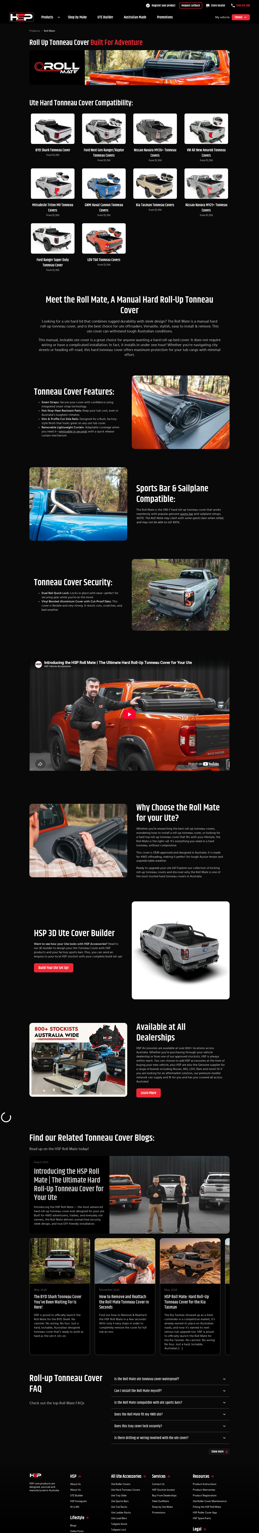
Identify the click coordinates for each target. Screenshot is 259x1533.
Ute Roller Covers (120, 1484)
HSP (73, 1476)
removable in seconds (73, 431)
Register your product (163, 5)
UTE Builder (105, 17)
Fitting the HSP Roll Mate (207, 1507)
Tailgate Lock (118, 1529)
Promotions (165, 17)
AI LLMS (74, 1507)
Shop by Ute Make (162, 1507)
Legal (197, 1529)
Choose (238, 17)
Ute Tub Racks (119, 1507)
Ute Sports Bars (120, 1501)
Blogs (73, 1525)
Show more (217, 1451)
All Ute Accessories (126, 1476)
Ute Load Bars (119, 1518)
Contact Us (158, 1484)
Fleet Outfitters (160, 1501)
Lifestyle (77, 1518)
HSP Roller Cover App (205, 1512)
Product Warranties (204, 1490)
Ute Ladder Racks (121, 1512)
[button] (170, 1379)
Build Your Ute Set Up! (53, 968)
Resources (201, 1476)
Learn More (148, 1093)
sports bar (186, 513)
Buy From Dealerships (164, 1495)
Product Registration (205, 1495)
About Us (75, 1484)
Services (159, 1476)
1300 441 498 (243, 5)
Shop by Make (77, 17)
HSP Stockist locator (163, 1490)
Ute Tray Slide (118, 1495)
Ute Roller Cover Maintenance (210, 1501)
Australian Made (135, 17)
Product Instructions (204, 1484)
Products (47, 17)
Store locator (218, 5)
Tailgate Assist (119, 1524)
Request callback (190, 5)
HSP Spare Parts (202, 1518)
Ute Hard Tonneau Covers (125, 1490)
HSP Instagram (78, 1501)
